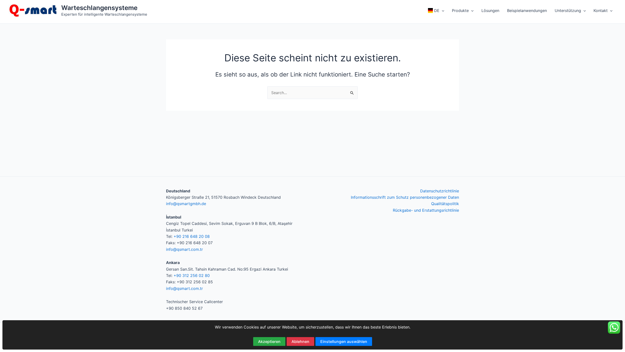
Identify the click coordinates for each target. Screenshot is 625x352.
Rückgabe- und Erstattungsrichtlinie (426, 210)
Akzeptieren (269, 341)
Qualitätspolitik (445, 203)
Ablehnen (300, 341)
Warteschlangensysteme (99, 7)
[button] (441, 10)
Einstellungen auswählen (343, 341)
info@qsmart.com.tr (184, 249)
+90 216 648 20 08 (192, 236)
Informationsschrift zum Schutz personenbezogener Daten (405, 197)
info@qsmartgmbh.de (186, 203)
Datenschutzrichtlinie (439, 190)
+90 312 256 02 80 (192, 275)
